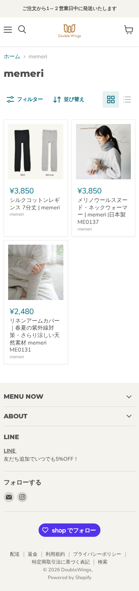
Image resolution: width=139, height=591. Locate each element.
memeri (17, 214)
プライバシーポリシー (97, 554)
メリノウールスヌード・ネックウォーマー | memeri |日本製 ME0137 (102, 211)
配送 (15, 554)
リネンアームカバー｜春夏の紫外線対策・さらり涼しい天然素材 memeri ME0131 (35, 335)
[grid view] (111, 99)
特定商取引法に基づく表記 (61, 562)
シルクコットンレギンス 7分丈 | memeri (35, 203)
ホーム (12, 56)
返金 (32, 554)
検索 (102, 562)
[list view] (127, 99)
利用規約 (55, 554)
